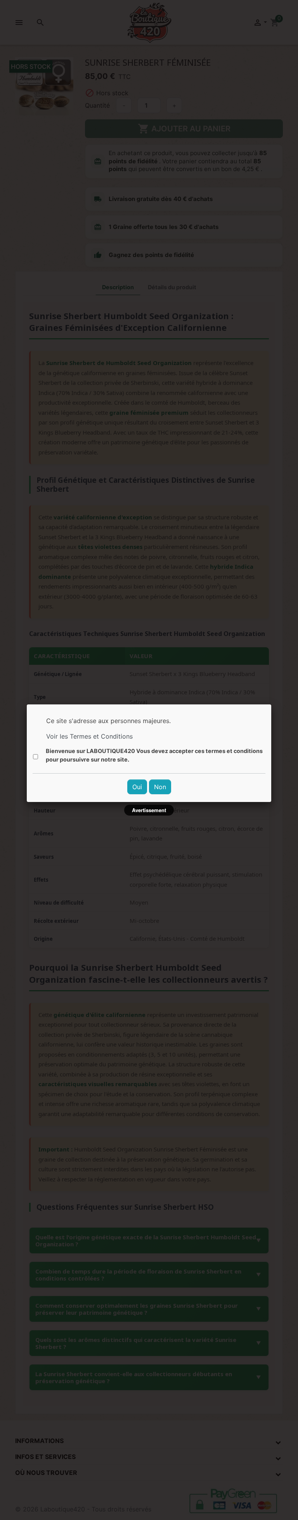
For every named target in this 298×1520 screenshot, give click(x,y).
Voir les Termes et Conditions (89, 736)
